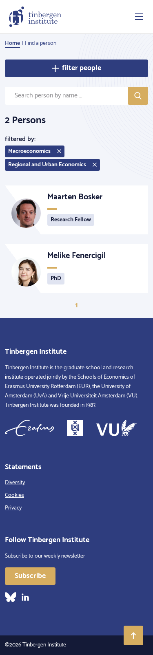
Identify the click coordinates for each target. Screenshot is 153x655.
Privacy (13, 508)
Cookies (14, 495)
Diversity (15, 482)
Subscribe (30, 576)
